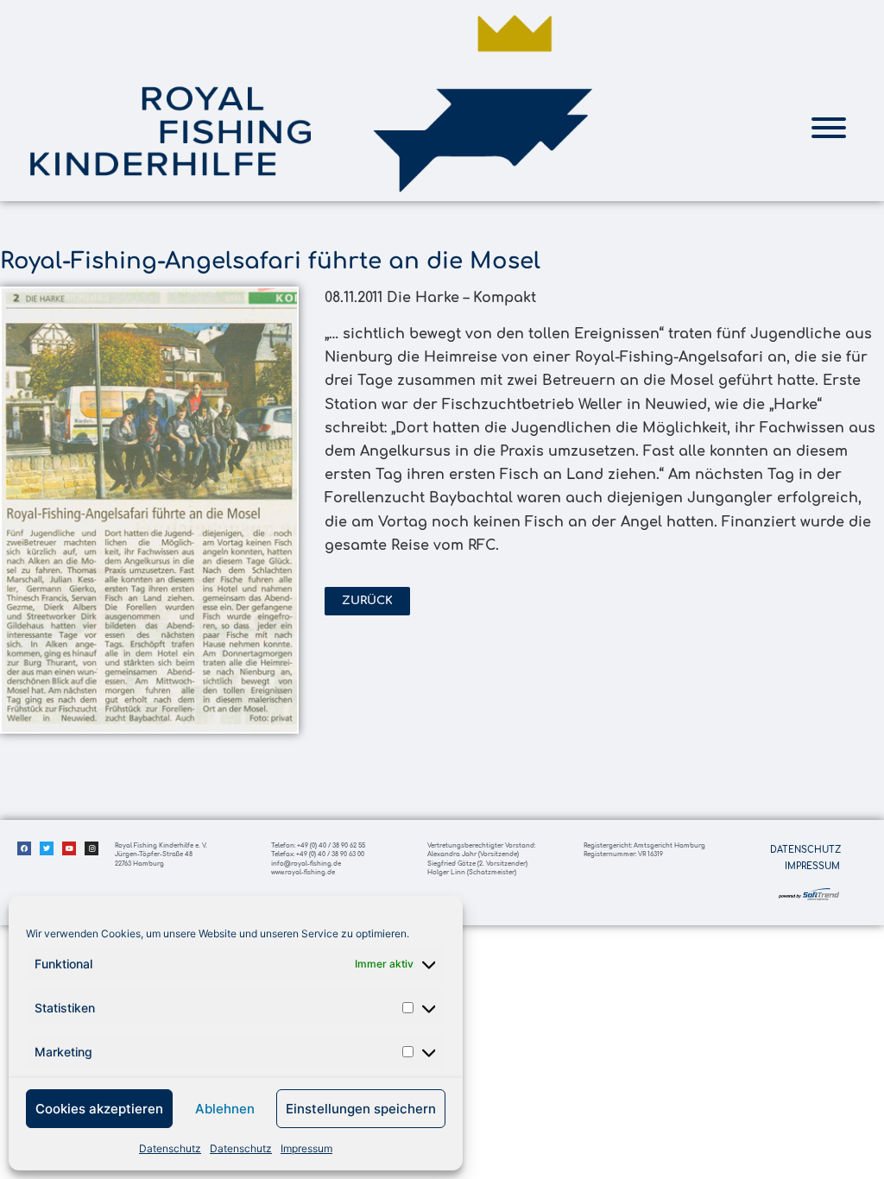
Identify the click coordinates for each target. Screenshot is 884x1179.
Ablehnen (225, 1108)
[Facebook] (24, 848)
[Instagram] (91, 848)
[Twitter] (47, 848)
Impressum (306, 1148)
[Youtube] (69, 848)
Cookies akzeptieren (99, 1108)
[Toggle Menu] (828, 127)
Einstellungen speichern (361, 1108)
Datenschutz (170, 1148)
